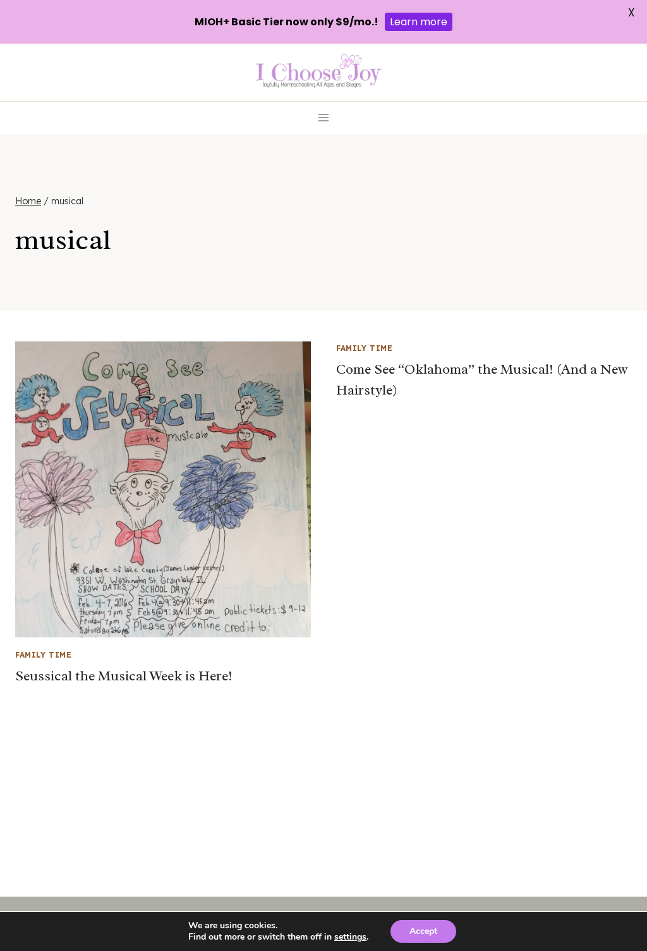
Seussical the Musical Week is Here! (124, 676)
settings (350, 937)
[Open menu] (324, 118)
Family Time (43, 655)
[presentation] (163, 489)
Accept (423, 931)
